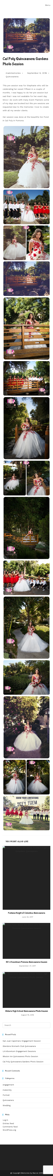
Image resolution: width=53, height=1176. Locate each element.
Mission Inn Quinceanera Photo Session (20, 1056)
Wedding (6, 1105)
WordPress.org (9, 1130)
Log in (5, 1120)
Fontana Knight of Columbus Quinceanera (26, 913)
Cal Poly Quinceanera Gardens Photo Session (23, 1062)
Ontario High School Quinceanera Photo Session (26, 1011)
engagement (8, 1085)
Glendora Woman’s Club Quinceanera (19, 1046)
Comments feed (10, 1127)
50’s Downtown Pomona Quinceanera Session (26, 962)
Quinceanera (12, 76)
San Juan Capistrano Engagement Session (22, 1041)
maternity (7, 1090)
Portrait (6, 1095)
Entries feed (8, 1123)
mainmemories (13, 73)
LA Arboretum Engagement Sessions (19, 1051)
